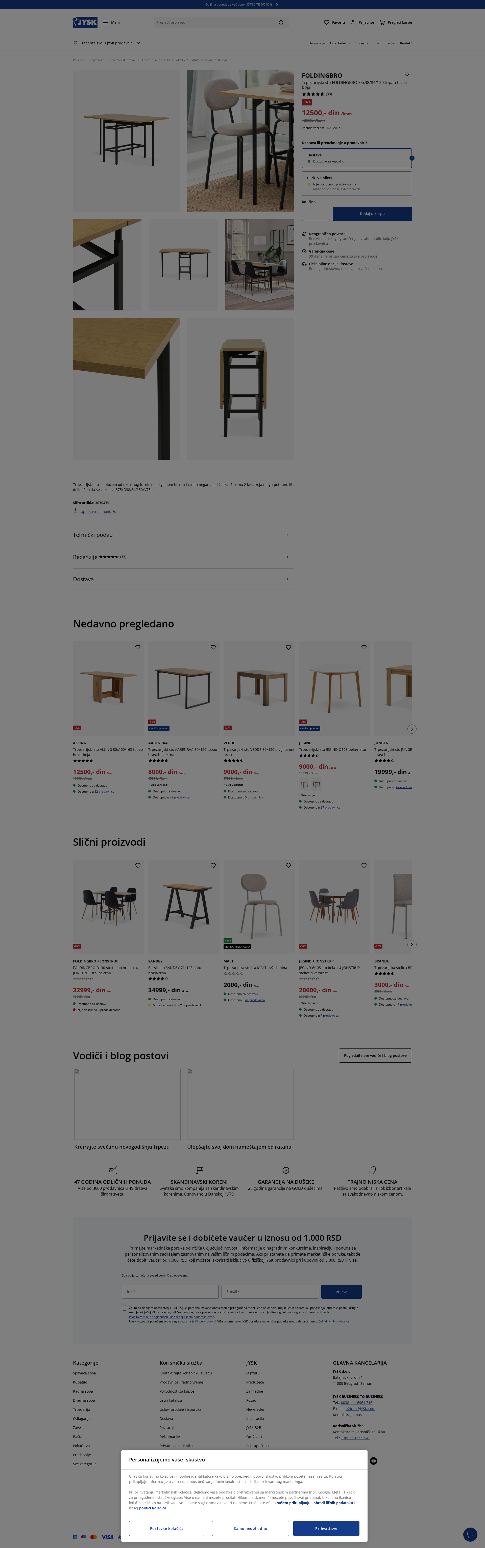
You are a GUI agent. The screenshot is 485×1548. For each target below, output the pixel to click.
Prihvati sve (326, 1528)
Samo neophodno (250, 1528)
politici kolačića (152, 1508)
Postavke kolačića (167, 1528)
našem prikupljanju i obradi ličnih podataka (315, 1502)
